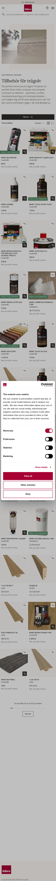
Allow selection (28, 485)
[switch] (49, 439)
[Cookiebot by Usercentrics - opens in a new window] (41, 385)
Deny (28, 494)
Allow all (28, 476)
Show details (41, 467)
